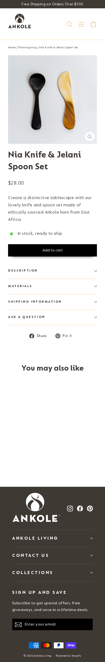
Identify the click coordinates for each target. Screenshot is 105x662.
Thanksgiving (27, 47)
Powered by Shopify (68, 655)
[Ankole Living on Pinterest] (90, 508)
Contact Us (30, 555)
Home (12, 47)
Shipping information (35, 302)
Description (23, 271)
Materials (20, 286)
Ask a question (26, 317)
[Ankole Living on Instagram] (70, 508)
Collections (32, 572)
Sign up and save (39, 592)
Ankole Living (35, 538)
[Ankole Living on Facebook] (80, 508)
